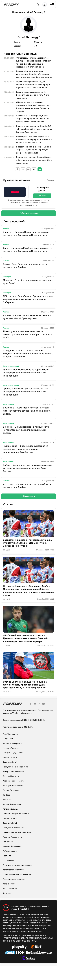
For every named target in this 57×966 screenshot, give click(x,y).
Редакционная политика (14, 879)
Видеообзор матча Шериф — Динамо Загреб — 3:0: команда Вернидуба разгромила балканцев (33, 150)
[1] (17, 169)
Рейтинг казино (10, 851)
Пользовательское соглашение (17, 874)
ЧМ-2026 (6, 799)
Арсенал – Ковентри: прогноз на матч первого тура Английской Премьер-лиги (28, 317)
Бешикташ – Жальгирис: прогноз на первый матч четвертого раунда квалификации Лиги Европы (27, 410)
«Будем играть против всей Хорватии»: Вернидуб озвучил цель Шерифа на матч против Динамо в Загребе (33, 107)
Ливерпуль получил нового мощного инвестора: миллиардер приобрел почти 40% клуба (27, 334)
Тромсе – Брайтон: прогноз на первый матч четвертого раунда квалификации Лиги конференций (26, 391)
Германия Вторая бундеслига (16, 814)
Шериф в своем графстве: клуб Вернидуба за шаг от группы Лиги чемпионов (32, 95)
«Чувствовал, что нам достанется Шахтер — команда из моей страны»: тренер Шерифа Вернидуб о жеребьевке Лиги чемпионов (33, 62)
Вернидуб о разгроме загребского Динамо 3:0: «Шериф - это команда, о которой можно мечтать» (34, 139)
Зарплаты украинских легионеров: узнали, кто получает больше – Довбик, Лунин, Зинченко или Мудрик (27, 543)
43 (34, 169)
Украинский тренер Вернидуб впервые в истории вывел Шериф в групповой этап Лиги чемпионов (33, 84)
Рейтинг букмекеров (28, 213)
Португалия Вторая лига (14, 828)
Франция (7, 277)
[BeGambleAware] (39, 953)
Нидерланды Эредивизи (13, 771)
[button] (38, 4)
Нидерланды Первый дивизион (17, 832)
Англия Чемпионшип (12, 804)
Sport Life (7, 856)
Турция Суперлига (11, 790)
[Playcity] (19, 947)
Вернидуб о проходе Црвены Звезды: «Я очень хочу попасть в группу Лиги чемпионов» (34, 160)
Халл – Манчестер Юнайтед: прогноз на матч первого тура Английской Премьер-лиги (27, 249)
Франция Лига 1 (10, 762)
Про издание (8, 860)
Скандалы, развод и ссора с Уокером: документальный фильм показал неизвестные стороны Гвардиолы (28, 353)
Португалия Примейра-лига (15, 767)
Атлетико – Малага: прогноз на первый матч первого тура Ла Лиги (27, 486)
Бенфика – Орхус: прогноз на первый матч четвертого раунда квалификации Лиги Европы (26, 429)
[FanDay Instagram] (39, 704)
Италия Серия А (10, 757)
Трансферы (8, 842)
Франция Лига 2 (10, 823)
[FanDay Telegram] (35, 704)
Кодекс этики (9, 884)
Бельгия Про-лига (11, 776)
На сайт (42, 196)
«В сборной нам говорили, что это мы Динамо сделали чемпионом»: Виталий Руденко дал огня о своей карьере (25, 638)
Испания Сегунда (10, 809)
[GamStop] (15, 953)
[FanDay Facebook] (30, 704)
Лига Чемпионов (10, 734)
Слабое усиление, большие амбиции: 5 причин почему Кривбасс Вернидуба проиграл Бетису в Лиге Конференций (25, 684)
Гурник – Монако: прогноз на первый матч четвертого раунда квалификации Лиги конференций (26, 372)
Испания (6, 261)
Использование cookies (13, 870)
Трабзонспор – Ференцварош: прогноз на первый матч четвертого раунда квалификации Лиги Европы (25, 449)
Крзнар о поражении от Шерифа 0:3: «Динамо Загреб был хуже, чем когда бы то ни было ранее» (34, 129)
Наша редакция (10, 888)
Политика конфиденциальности (17, 865)
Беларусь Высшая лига (13, 785)
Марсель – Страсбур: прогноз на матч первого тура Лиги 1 (28, 282)
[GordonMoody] (36, 947)
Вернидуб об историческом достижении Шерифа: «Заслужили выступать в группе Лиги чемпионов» (34, 74)
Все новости (29, 496)
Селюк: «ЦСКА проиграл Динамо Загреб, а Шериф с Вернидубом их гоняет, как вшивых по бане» (32, 118)
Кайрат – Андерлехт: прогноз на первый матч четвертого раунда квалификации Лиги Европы (27, 468)
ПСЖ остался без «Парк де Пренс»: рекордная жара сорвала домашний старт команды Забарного (28, 299)
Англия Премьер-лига (12, 743)
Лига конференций (11, 366)
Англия (6, 229)
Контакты (7, 893)
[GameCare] (29, 958)
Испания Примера (11, 748)
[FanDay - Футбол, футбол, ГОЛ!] (11, 4)
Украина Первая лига (12, 837)
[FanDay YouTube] (43, 704)
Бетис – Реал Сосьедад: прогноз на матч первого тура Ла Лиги (25, 265)
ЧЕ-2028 (6, 795)
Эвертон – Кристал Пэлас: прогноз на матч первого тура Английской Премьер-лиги (26, 233)
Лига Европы (8, 404)
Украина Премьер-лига (13, 781)
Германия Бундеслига (13, 753)
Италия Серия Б (10, 818)
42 (28, 169)
